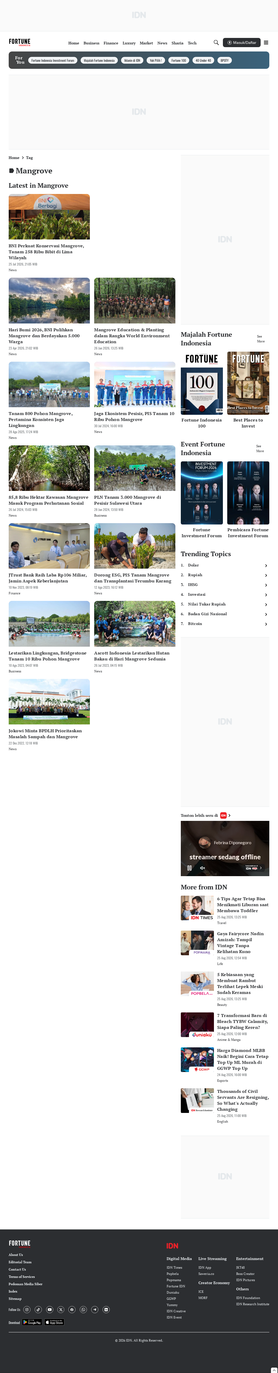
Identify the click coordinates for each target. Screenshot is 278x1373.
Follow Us (14, 1309)
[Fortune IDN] (20, 42)
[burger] (266, 43)
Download (14, 1322)
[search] (216, 42)
